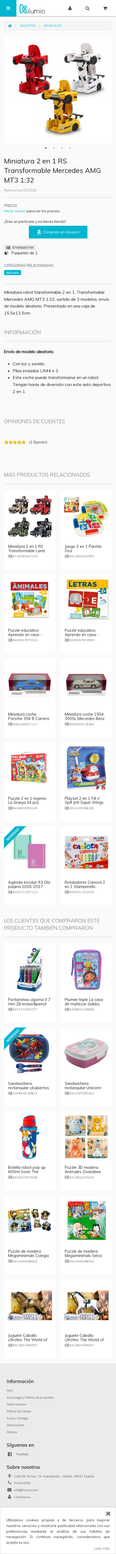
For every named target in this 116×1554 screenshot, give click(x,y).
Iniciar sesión (15, 211)
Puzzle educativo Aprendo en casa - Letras (81, 634)
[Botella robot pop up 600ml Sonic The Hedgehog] (29, 1136)
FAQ (10, 1390)
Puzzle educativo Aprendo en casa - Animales (25, 634)
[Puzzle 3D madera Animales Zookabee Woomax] (86, 1136)
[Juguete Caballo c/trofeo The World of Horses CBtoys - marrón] (29, 1304)
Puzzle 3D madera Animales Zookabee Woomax (83, 1172)
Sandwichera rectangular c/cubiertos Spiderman (28, 1088)
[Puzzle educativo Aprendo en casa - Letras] (86, 599)
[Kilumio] (32, 8)
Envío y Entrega (17, 1418)
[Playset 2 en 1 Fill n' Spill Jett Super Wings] (86, 767)
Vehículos (52, 26)
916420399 (22, 1483)
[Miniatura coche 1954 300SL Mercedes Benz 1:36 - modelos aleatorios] (86, 683)
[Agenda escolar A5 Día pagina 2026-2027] (29, 851)
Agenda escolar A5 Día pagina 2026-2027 (29, 884)
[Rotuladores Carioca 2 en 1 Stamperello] (86, 851)
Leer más (102, 1548)
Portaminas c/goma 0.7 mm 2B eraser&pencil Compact (29, 1004)
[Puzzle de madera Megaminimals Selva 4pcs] (86, 1220)
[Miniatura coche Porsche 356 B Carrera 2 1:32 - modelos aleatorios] (29, 683)
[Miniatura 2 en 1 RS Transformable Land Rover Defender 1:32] (29, 515)
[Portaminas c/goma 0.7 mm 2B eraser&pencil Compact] (29, 969)
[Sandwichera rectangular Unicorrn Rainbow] (86, 1053)
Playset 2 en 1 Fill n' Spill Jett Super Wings (84, 800)
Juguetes (27, 26)
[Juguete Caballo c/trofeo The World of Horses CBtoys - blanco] (86, 1304)
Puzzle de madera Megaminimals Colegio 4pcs (28, 1255)
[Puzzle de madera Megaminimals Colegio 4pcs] (29, 1220)
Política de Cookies (19, 1411)
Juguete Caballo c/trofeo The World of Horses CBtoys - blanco (86, 1340)
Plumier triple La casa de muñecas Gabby (84, 1001)
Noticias (12, 1432)
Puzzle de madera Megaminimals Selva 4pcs (83, 1255)
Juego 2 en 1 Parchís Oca (83, 548)
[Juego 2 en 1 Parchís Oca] (86, 515)
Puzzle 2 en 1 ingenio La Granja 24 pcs (27, 800)
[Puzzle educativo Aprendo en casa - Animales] (29, 599)
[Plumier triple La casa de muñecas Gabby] (86, 969)
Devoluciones (16, 1425)
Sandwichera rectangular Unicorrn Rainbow (83, 1088)
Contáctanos (22, 1497)
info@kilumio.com (26, 1490)
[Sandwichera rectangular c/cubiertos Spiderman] (29, 1053)
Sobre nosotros (16, 1404)
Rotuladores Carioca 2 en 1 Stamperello (85, 884)
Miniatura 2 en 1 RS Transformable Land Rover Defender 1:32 (26, 551)
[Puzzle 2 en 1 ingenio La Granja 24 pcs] (29, 767)
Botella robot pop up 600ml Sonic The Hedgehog (27, 1172)
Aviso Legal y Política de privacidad (30, 1397)
